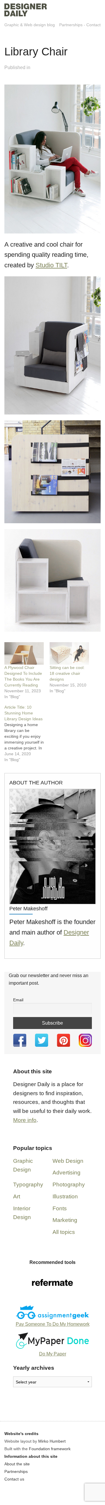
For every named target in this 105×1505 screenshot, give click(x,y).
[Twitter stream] (41, 1040)
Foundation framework (50, 1448)
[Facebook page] (20, 1040)
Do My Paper (52, 1353)
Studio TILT (51, 265)
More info (24, 1120)
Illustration (65, 1196)
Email (18, 1000)
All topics (63, 1232)
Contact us (14, 1479)
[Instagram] (85, 1040)
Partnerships (71, 24)
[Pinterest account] (63, 1040)
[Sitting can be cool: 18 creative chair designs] (69, 653)
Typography (28, 1184)
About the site (17, 1464)
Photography (68, 1184)
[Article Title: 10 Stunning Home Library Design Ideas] (27, 733)
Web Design (67, 1161)
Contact (93, 24)
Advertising (66, 1172)
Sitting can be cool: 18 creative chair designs (67, 673)
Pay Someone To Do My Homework (53, 1324)
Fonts (59, 1208)
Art (16, 1196)
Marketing (64, 1220)
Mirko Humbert (52, 1441)
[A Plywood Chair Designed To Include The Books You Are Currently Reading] (24, 653)
